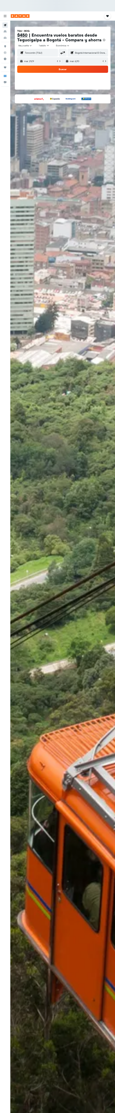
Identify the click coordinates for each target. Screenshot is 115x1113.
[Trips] (5, 67)
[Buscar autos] (5, 38)
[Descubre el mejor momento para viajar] (5, 59)
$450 (22, 35)
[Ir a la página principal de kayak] (20, 16)
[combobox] (63, 45)
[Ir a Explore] (5, 46)
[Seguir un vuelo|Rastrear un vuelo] (5, 53)
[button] (5, 16)
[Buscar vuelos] (5, 25)
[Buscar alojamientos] (5, 31)
